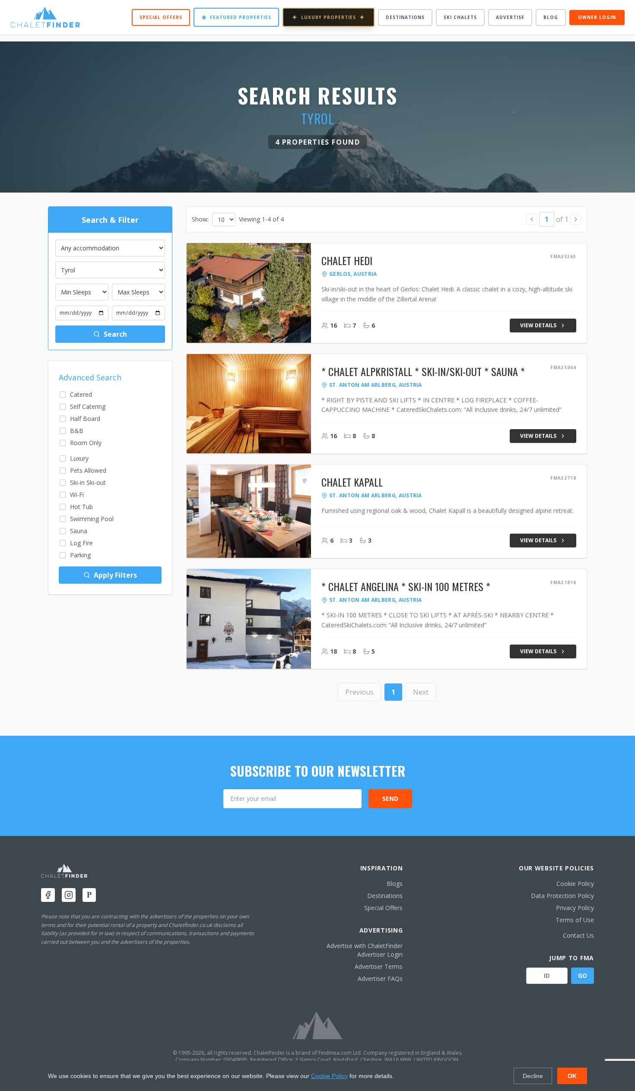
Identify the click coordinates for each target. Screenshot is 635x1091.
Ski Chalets (460, 17)
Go (582, 975)
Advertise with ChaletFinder (365, 946)
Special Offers (161, 17)
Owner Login (597, 17)
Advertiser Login (380, 954)
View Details (538, 325)
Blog (550, 17)
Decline (533, 1075)
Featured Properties (236, 17)
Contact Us (578, 935)
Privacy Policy (575, 908)
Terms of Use (575, 920)
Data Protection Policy (562, 896)
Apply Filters (115, 575)
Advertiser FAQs (380, 978)
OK (572, 1075)
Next (421, 692)
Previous (359, 692)
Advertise (510, 17)
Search (115, 334)
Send (390, 798)
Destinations (405, 17)
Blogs (395, 883)
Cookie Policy (575, 883)
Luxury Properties (328, 17)
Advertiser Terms (379, 966)
